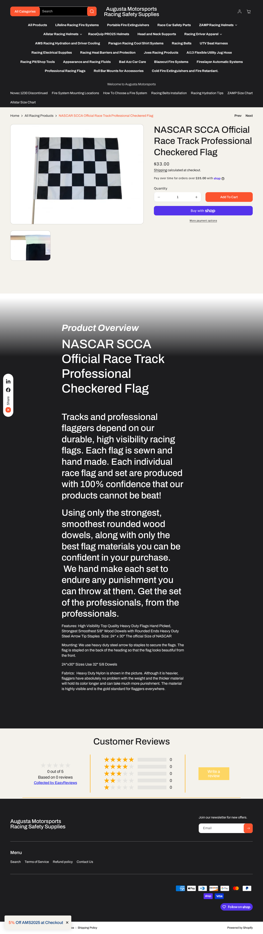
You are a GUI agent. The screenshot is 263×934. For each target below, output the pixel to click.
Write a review (214, 773)
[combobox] (66, 11)
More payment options (203, 220)
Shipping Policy (87, 927)
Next (249, 115)
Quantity (160, 188)
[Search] (92, 11)
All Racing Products (39, 115)
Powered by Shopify (240, 927)
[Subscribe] (248, 828)
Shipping (160, 170)
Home (14, 115)
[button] (217, 25)
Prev (237, 115)
